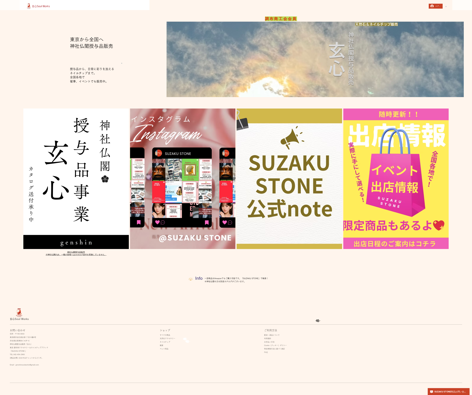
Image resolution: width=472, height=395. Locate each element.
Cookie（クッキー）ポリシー (275, 345)
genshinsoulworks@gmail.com (27, 365)
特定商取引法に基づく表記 (274, 349)
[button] (445, 6)
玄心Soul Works (41, 6)
